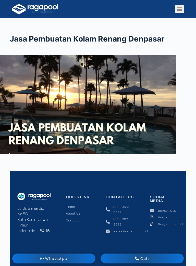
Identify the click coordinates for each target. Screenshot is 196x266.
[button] (179, 9)
